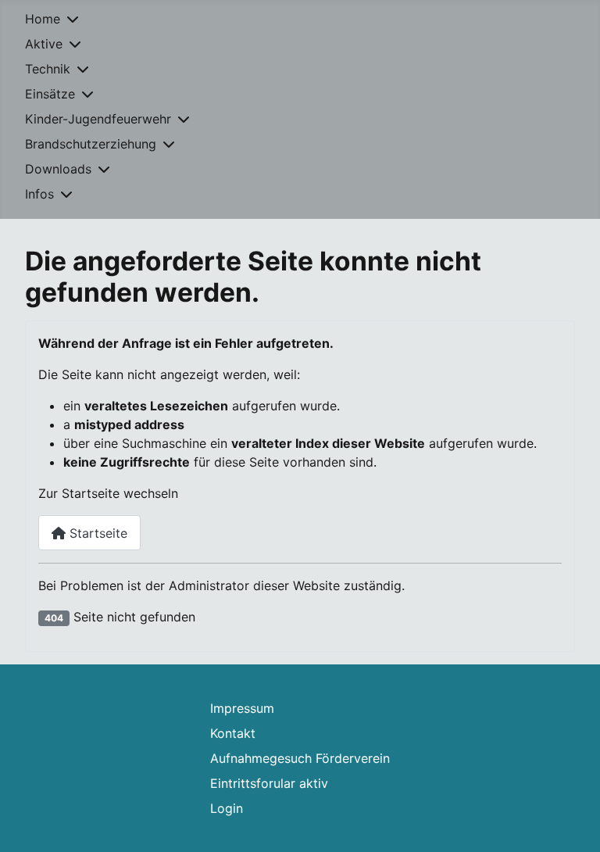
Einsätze (50, 94)
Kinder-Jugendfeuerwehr (98, 119)
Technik (47, 69)
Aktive (43, 44)
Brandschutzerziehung (90, 144)
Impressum (242, 708)
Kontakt (232, 733)
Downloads (58, 169)
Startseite (96, 533)
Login (226, 808)
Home (42, 19)
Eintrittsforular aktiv (269, 783)
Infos (39, 194)
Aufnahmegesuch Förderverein (300, 758)
